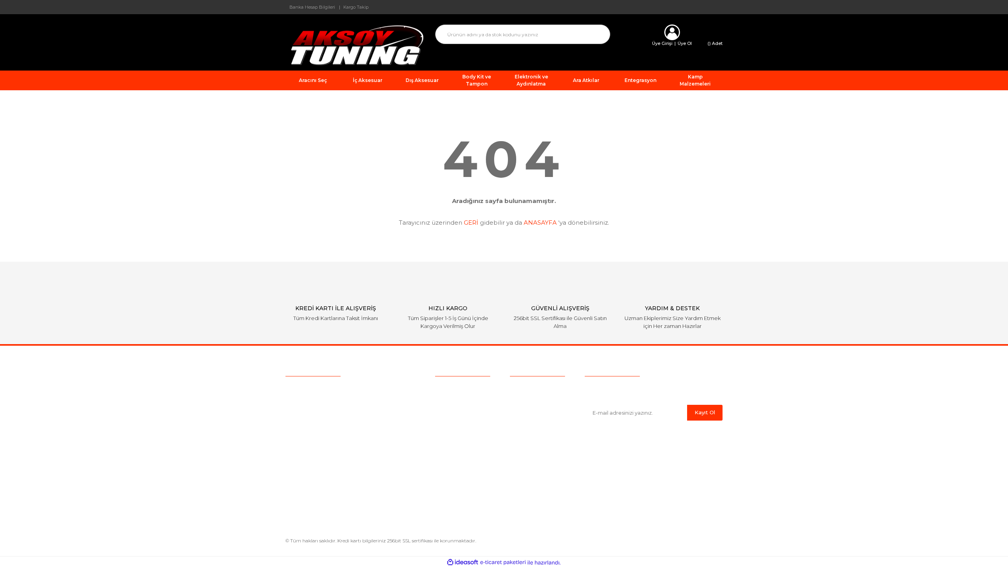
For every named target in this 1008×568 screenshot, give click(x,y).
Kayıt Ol (705, 412)
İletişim (444, 448)
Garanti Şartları (529, 436)
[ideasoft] (462, 562)
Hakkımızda (451, 387)
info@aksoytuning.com (335, 404)
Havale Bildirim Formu (540, 493)
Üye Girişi (662, 43)
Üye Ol (685, 43)
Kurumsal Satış (455, 399)
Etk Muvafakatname (537, 460)
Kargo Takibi (452, 424)
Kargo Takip (356, 7)
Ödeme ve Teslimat (536, 399)
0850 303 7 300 (335, 389)
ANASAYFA (540, 222)
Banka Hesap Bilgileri (312, 7)
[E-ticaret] (503, 562)
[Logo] (354, 45)
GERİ (471, 222)
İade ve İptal (526, 424)
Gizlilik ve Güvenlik (534, 411)
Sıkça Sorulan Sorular (464, 411)
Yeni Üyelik (449, 436)
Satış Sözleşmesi (532, 387)
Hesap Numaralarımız (539, 448)
